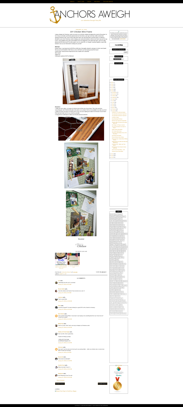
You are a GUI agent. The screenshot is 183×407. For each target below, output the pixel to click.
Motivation (116, 270)
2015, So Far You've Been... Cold (118, 149)
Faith (121, 218)
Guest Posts (118, 242)
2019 (112, 84)
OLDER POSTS (102, 383)
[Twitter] (116, 45)
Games (122, 287)
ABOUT (72, 1)
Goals (111, 238)
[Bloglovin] (120, 45)
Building (119, 281)
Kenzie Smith (61, 289)
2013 (112, 155)
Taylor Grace (113, 231)
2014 (112, 153)
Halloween (112, 268)
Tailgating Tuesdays (119, 240)
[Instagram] (119, 45)
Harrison (116, 302)
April (113, 105)
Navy (116, 214)
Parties (121, 283)
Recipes (112, 214)
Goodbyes (112, 289)
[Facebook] (115, 45)
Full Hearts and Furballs (116, 135)
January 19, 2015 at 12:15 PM (65, 342)
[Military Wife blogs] (117, 392)
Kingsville (119, 255)
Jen (59, 280)
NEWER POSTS (60, 383)
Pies (120, 274)
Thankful (112, 257)
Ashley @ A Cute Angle (64, 331)
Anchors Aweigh (88, 405)
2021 (112, 82)
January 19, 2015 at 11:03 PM (65, 360)
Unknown (60, 347)
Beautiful (112, 296)
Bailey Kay (61, 323)
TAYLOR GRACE (108, 1)
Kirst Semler (61, 313)
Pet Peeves (113, 311)
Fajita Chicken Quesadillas (117, 129)
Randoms (112, 218)
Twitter (112, 313)
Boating (118, 296)
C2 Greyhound (123, 285)
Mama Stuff (120, 231)
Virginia (112, 227)
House (111, 240)
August (113, 99)
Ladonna (60, 297)
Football (112, 259)
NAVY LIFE (81, 1)
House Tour (113, 255)
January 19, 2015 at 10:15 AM (65, 309)
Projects (124, 248)
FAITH (89, 1)
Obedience (112, 309)
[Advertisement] (119, 184)
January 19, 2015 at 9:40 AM (64, 292)
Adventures (113, 233)
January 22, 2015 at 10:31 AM (65, 377)
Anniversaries (113, 229)
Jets (117, 274)
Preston (118, 289)
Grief (117, 259)
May (113, 104)
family (124, 216)
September (114, 97)
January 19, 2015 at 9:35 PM (64, 352)
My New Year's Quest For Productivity (119, 120)
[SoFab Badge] (119, 365)
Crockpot (117, 287)
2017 (112, 87)
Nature (116, 283)
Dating (117, 257)
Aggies (125, 246)
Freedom (123, 300)
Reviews (116, 238)
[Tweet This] (102, 272)
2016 (112, 89)
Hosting (121, 302)
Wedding (112, 242)
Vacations (123, 227)
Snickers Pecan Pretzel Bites (117, 151)
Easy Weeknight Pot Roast (117, 119)
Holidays (119, 233)
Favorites (112, 274)
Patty (59, 305)
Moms (111, 270)
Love (119, 248)
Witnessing (123, 313)
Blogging (117, 227)
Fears (118, 300)
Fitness (122, 257)
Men (121, 304)
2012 (112, 157)
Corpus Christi (119, 272)
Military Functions (114, 261)
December (114, 92)
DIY (66, 274)
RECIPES (97, 1)
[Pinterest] (117, 45)
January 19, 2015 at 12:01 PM (65, 327)
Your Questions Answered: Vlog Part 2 (119, 113)
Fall (111, 248)
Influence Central (114, 304)
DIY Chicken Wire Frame (117, 131)
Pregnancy (112, 216)
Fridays (122, 225)
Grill (111, 302)
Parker (120, 214)
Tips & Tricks (113, 246)
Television (112, 285)
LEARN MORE (122, 38)
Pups (121, 261)
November (114, 94)
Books (111, 225)
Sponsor (122, 270)
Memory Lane (113, 244)
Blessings (117, 225)
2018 (112, 85)
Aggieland (120, 246)
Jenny (117, 218)
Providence (119, 311)
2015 (112, 90)
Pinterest (112, 276)
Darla (116, 253)
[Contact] (122, 45)
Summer (124, 244)
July (113, 100)
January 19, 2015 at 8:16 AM (64, 284)
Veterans (117, 313)
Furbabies (124, 281)
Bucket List (113, 281)
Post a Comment (60, 380)
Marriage (124, 233)
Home (118, 268)
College (112, 272)
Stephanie (60, 373)
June (113, 102)
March (113, 107)
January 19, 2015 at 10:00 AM (65, 301)
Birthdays (120, 229)
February (114, 109)
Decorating (113, 300)
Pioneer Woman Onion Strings (118, 137)
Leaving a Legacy (115, 117)
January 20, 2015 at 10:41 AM (65, 369)
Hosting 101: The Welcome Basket (118, 112)
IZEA (125, 302)
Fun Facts (121, 253)
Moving (119, 244)
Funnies (115, 248)
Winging (122, 276)
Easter (122, 268)
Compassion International (116, 298)
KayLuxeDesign (104, 405)
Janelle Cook (61, 365)
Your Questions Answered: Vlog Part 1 (119, 115)
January (113, 110)
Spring (117, 276)
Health (111, 283)
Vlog (118, 285)
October (113, 95)
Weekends (119, 216)
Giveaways (122, 238)
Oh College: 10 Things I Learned (118, 125)
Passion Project (120, 309)
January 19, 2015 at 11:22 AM (65, 319)
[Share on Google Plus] (106, 272)
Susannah (60, 357)
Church (112, 287)
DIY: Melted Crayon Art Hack (73, 267)
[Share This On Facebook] (100, 272)
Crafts (62, 274)
